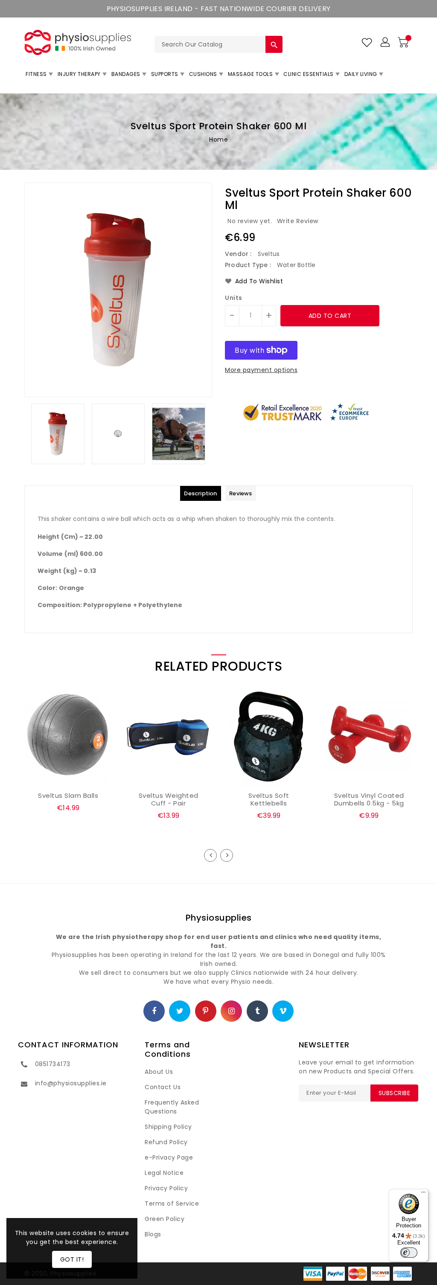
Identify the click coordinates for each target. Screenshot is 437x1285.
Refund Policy (166, 1142)
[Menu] (423, 1194)
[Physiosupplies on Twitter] (180, 1011)
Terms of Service (172, 1203)
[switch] (408, 1252)
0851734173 (52, 1064)
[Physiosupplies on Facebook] (154, 1011)
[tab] (200, 493)
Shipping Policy (168, 1126)
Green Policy (164, 1219)
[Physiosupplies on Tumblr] (257, 1011)
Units (233, 298)
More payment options (261, 370)
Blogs (153, 1234)
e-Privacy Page (169, 1157)
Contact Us (163, 1087)
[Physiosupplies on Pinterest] (206, 1011)
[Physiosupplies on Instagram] (231, 1011)
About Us (159, 1071)
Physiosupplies (219, 918)
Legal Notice (164, 1173)
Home (218, 139)
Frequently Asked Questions (172, 1107)
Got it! (72, 1259)
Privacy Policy (166, 1188)
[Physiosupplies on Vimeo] (283, 1011)
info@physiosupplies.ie (71, 1083)
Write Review (298, 221)
